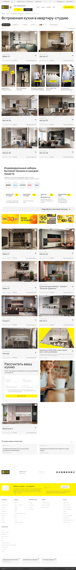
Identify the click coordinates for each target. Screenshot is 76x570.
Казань (14, 568)
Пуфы (15, 511)
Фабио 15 (6, 288)
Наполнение (31, 509)
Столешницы (31, 505)
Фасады (30, 502)
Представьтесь (9, 379)
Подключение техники (67, 515)
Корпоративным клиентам (68, 520)
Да (18, 9)
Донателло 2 (7, 428)
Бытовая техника (45, 507)
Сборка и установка (67, 509)
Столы (15, 517)
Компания (49, 7)
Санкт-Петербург (10, 568)
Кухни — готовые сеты (18, 505)
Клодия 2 (6, 321)
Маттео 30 (6, 153)
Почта (45, 486)
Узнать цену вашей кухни (31, 60)
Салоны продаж (5, 547)
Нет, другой (28, 9)
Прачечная (4, 513)
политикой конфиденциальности (16, 391)
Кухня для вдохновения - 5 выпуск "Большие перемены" (53, 287)
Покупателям (5, 526)
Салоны (43, 7)
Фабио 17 (5, 254)
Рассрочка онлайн (66, 522)
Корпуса (30, 507)
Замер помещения (66, 505)
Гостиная (3, 515)
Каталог (7, 13)
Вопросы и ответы (5, 532)
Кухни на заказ (14, 13)
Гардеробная (4, 511)
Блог (54, 7)
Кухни (15, 502)
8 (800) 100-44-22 (20, 1)
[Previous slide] (71, 92)
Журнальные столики (18, 522)
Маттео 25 (44, 254)
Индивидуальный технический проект (9, 545)
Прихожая (4, 507)
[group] (11, 219)
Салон (7, 385)
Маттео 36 (6, 120)
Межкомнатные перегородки (20, 513)
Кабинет (3, 520)
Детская (3, 517)
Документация (4, 534)
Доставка (65, 513)
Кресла (15, 515)
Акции (38, 7)
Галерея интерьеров (46, 505)
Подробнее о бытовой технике (55, 209)
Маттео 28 (44, 153)
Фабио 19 (6, 56)
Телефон (24, 379)
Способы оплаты (66, 517)
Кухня (3, 502)
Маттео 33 (44, 120)
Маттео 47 (44, 56)
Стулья (15, 520)
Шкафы (15, 507)
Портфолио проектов (46, 502)
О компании (4, 549)
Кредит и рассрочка (67, 507)
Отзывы (3, 551)
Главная (3, 13)
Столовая (3, 522)
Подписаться (65, 487)
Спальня (3, 509)
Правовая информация (54, 568)
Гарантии (65, 511)
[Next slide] (34, 41)
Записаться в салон (21, 396)
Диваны (15, 509)
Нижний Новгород (19, 568)
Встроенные (20, 13)
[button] (16, 250)
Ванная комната (5, 505)
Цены (3, 538)
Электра (5, 353)
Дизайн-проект (66, 502)
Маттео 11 (43, 321)
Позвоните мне (38, 1)
